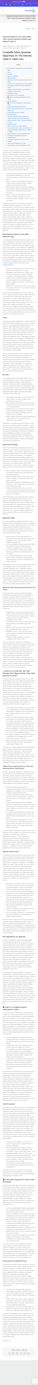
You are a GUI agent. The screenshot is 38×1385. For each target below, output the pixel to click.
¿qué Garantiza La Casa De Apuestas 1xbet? (18, 145)
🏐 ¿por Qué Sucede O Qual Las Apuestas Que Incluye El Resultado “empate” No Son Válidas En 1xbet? (19, 130)
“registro (9, 141)
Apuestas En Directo (12, 93)
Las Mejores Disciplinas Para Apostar (17, 136)
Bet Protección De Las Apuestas (15, 95)
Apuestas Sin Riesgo (12, 76)
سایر (9, 1341)
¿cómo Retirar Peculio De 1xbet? (15, 113)
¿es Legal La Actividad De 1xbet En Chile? (18, 139)
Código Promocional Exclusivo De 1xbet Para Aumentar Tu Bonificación (19, 90)
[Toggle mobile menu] (4, 10)
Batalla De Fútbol (11, 78)
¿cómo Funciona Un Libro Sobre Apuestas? (18, 134)
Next (33, 29)
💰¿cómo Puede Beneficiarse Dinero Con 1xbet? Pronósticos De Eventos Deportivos (18, 117)
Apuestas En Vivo (11, 124)
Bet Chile (9, 74)
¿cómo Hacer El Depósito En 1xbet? (16, 143)
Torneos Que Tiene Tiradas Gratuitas (17, 126)
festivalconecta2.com (8, 265)
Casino (9, 72)
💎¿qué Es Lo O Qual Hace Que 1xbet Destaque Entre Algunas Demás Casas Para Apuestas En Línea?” (19, 86)
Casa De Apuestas (12, 101)
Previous (28, 29)
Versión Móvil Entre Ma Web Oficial (16, 107)
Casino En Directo (12, 114)
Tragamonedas (11, 138)
